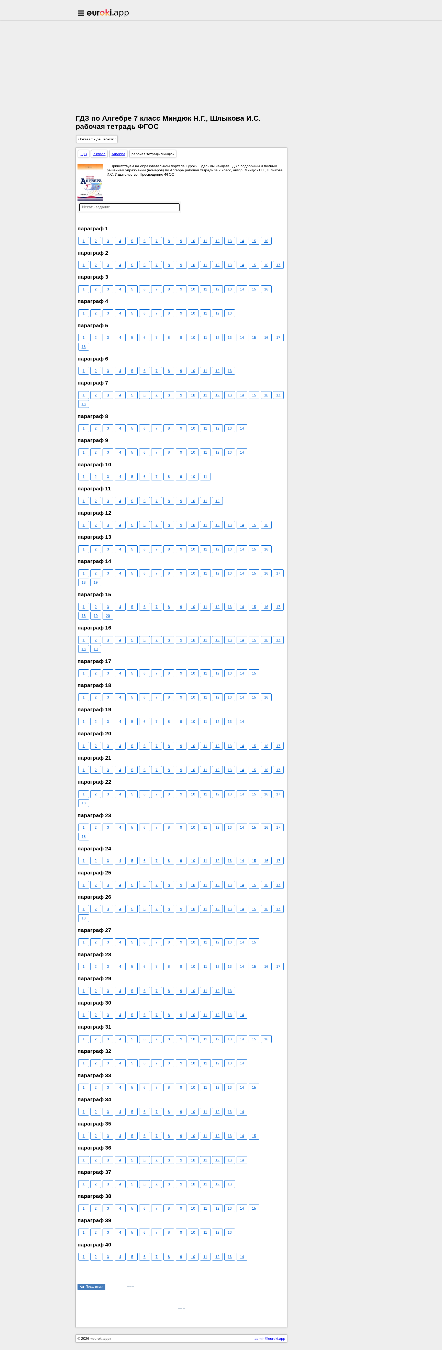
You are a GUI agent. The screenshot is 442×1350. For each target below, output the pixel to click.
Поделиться (94, 1286)
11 (205, 241)
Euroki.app (108, 13)
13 (230, 241)
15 (254, 241)
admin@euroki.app (270, 1338)
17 (278, 265)
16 (266, 241)
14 (242, 241)
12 (217, 241)
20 (108, 616)
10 (193, 241)
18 (84, 347)
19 (96, 582)
